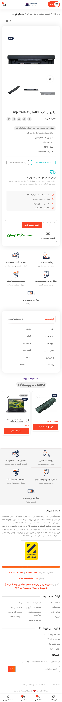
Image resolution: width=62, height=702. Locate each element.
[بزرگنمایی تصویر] (50, 79)
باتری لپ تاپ (31, 14)
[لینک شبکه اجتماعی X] (24, 119)
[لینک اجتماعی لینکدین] (14, 119)
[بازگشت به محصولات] (7, 21)
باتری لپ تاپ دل (18, 14)
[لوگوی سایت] (31, 4)
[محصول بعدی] (4, 21)
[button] (45, 427)
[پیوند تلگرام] (8, 119)
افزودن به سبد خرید (32, 225)
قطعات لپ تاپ (44, 14)
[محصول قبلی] (11, 21)
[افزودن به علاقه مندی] (37, 396)
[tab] (49, 319)
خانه (54, 14)
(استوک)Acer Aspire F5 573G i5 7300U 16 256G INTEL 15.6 (18, 421)
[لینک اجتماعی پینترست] (19, 119)
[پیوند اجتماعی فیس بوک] (29, 119)
